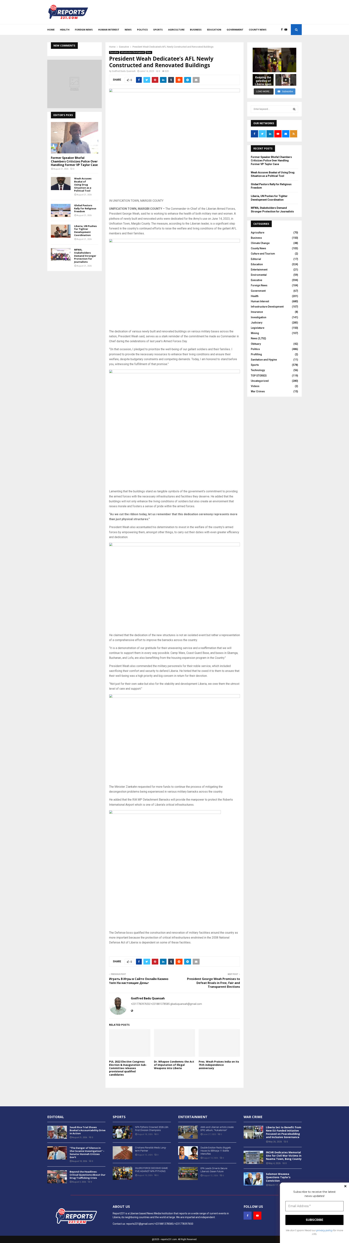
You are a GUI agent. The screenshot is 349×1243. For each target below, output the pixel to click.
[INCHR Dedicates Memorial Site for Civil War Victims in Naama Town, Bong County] (253, 1157)
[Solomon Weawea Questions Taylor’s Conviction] (253, 1178)
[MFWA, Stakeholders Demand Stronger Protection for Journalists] (61, 254)
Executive (114, 52)
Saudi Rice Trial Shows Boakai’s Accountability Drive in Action (87, 1130)
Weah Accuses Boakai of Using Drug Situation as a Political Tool (82, 184)
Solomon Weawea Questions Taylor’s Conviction (278, 1177)
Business (196, 29)
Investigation (258, 317)
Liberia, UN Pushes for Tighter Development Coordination (85, 230)
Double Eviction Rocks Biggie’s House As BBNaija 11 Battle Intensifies (215, 1150)
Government (235, 29)
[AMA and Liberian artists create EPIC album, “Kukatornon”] (188, 1132)
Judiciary (256, 322)
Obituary (256, 343)
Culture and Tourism (263, 253)
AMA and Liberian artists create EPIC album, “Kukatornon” (217, 1129)
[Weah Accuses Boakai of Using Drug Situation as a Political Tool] (61, 183)
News (128, 29)
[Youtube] (286, 30)
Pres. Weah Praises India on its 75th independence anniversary (219, 1065)
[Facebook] (282, 30)
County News (257, 29)
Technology (258, 370)
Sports (158, 29)
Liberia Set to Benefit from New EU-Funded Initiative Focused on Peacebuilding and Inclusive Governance (283, 1132)
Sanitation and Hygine (264, 359)
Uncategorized (260, 380)
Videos (255, 386)
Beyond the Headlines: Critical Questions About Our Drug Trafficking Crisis (87, 1174)
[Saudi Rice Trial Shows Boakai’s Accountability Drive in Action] (57, 1132)
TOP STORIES (259, 375)
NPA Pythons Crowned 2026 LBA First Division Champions (151, 1129)
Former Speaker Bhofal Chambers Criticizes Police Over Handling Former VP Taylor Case (74, 161)
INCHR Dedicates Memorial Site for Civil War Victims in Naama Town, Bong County (284, 1156)
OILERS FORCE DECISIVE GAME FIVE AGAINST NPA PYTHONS (151, 1170)
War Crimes (258, 391)
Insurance (257, 311)
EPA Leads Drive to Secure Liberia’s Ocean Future (213, 1170)
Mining (255, 333)
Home (51, 29)
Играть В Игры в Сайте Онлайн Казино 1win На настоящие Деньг (138, 981)
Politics (142, 29)
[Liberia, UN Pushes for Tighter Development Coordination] (61, 231)
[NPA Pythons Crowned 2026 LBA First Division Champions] (122, 1132)
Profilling (256, 354)
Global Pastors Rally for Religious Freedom (85, 208)
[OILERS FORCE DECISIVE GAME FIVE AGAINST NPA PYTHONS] (122, 1173)
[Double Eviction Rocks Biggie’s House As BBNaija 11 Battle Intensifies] (188, 1152)
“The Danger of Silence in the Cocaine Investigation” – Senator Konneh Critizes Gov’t (87, 1152)
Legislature (257, 327)
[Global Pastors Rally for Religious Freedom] (61, 210)
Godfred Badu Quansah (124, 71)
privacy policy (324, 1230)
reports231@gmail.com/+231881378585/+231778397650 (159, 1223)
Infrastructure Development (132, 52)
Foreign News (84, 29)
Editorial (256, 259)
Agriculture (176, 29)
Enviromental (259, 274)
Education (214, 29)
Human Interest (108, 29)
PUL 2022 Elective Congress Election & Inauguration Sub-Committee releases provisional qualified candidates (128, 1068)
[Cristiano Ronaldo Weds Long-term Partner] (122, 1152)
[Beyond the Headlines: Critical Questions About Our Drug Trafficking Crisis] (57, 1176)
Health (64, 29)
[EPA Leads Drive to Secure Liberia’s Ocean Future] (188, 1173)
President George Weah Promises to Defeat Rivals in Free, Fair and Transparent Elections (213, 983)
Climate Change (260, 243)
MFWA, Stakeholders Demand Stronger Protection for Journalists (85, 255)
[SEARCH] (294, 109)
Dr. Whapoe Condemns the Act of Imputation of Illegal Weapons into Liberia (174, 1065)
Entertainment (259, 269)
